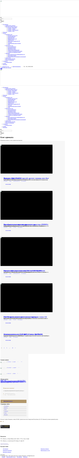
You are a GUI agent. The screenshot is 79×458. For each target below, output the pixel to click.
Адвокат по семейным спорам (14, 52)
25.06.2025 (5, 227)
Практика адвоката (45, 448)
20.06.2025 (5, 273)
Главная (3, 456)
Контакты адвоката (7, 452)
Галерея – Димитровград (13, 30)
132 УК (14, 227)
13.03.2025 (5, 337)
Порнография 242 (11, 36)
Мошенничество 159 (12, 38)
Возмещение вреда (12, 47)
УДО (9, 44)
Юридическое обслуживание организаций (17, 56)
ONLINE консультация (6, 67)
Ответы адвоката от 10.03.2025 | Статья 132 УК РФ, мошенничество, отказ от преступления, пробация (23, 334)
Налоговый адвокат (12, 55)
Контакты (5, 64)
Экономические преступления (14, 43)
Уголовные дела (8, 34)
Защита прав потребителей (13, 50)
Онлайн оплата (8, 62)
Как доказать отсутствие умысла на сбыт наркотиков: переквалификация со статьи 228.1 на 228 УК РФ (24, 271)
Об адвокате (5, 24)
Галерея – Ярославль (12, 27)
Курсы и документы (9, 60)
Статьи (4, 63)
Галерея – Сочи (11, 31)
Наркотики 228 (11, 37)
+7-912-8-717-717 (5, 66)
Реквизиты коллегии (7, 450)
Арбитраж (7, 53)
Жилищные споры (12, 48)
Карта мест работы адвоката (11, 26)
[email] (0, 68)
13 (12, 347)
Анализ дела (8, 57)
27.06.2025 (5, 181)
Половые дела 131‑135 (12, 35)
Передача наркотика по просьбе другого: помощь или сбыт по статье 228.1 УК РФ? (26, 178)
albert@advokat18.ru (16, 66)
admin (10, 181)
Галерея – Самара (11, 28)
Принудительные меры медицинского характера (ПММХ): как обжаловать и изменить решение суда (26, 224)
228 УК (14, 181)
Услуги (4, 33)
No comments (23, 181)
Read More (8, 184)
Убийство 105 (11, 40)
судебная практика (12, 382)
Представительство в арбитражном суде (16, 54)
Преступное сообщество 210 (14, 41)
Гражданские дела (9, 45)
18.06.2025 (5, 319)
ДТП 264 (10, 42)
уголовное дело (21, 382)
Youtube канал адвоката (10, 25)
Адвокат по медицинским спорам (15, 51)
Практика (5, 32)
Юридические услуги (45, 450)
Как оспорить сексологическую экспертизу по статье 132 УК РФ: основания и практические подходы (25, 317)
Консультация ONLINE (10, 58)
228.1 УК (18, 181)
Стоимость (5, 61)
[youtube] (1, 68)
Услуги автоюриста (12, 46)
